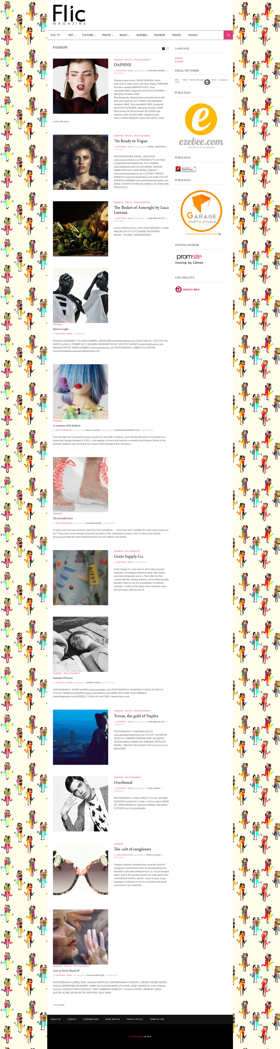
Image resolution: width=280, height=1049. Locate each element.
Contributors (90, 1019)
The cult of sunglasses (132, 849)
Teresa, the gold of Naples (136, 716)
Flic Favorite (132, 551)
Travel (176, 35)
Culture (87, 35)
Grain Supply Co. (128, 557)
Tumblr (207, 82)
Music (124, 35)
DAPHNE (122, 65)
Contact (71, 1019)
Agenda (141, 35)
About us (56, 1019)
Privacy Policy (135, 1019)
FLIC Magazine (136, 1036)
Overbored (123, 783)
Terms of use (157, 1019)
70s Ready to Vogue (131, 141)
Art (70, 35)
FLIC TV (55, 35)
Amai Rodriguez (64, 430)
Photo (106, 35)
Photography (142, 60)
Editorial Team (125, 71)
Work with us (112, 1019)
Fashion (159, 35)
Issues (193, 35)
